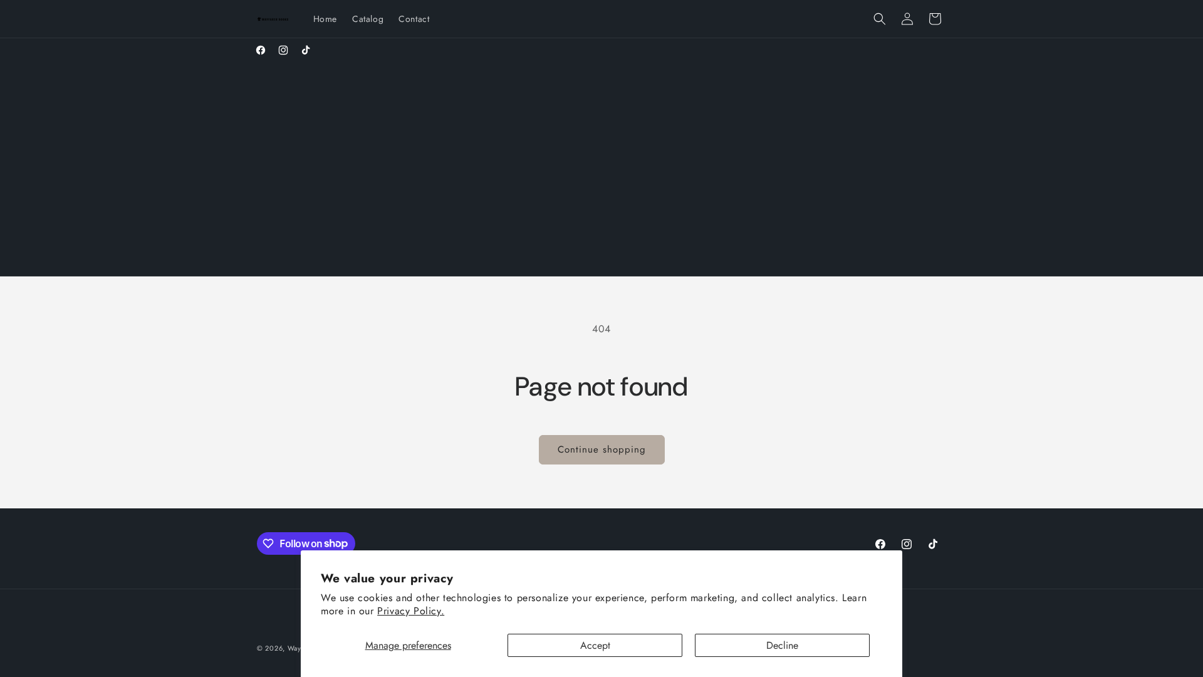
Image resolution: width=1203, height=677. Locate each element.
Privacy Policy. (410, 611)
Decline (782, 645)
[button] (879, 19)
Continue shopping (602, 449)
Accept (595, 645)
